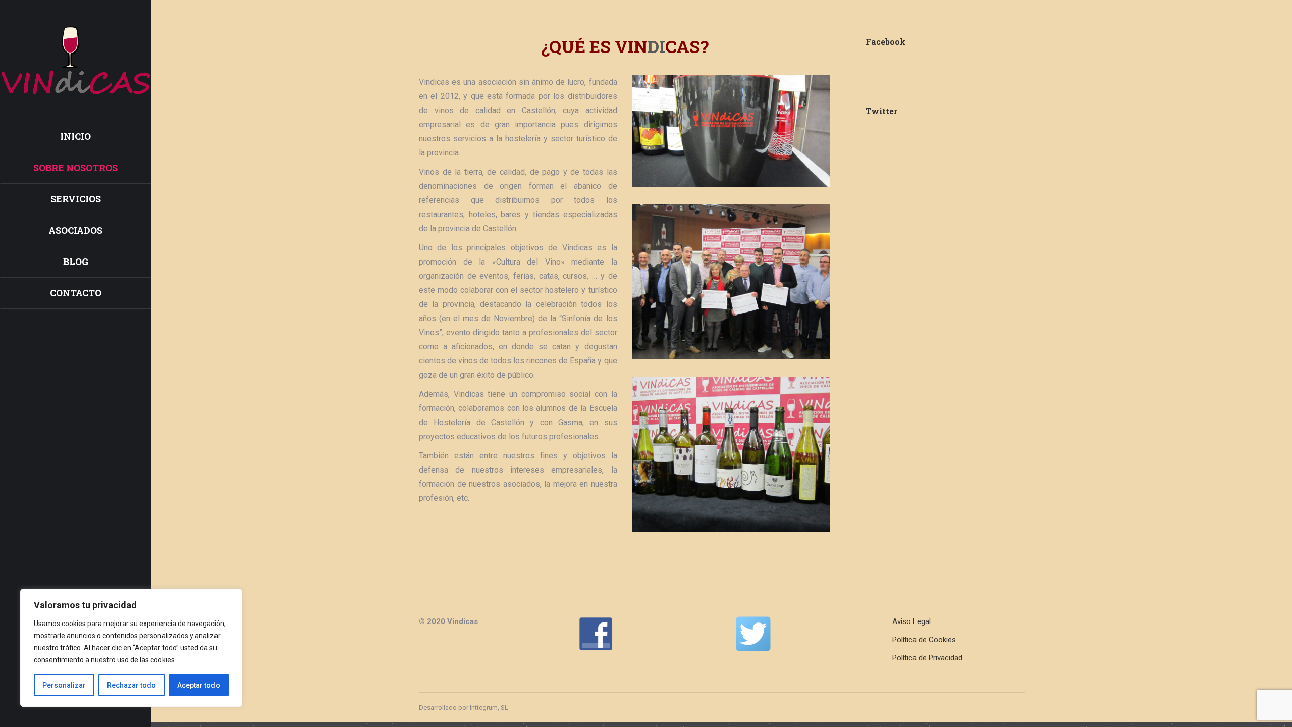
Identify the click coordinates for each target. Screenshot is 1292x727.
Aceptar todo (198, 685)
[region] (131, 648)
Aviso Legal (911, 621)
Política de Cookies (924, 639)
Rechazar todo (131, 685)
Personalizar (64, 685)
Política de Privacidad (927, 657)
